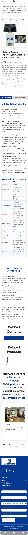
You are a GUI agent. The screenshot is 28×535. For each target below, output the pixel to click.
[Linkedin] (6, 470)
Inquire (14, 338)
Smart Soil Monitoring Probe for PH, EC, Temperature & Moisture (9, 365)
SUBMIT (8, 520)
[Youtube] (10, 470)
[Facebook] (2, 470)
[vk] (13, 470)
